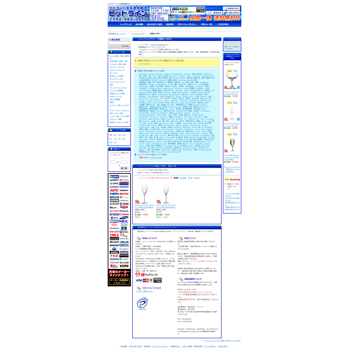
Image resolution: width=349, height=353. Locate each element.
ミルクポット (178, 117)
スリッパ (207, 143)
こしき (149, 102)
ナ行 (110, 138)
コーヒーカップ (165, 149)
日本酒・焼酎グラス (185, 114)
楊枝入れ (154, 94)
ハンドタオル (178, 129)
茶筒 (140, 76)
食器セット (142, 149)
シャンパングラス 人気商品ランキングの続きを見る (233, 169)
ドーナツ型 (142, 123)
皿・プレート (199, 117)
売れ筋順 (183, 178)
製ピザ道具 (197, 108)
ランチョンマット (144, 127)
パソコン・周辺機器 (189, 88)
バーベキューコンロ (167, 129)
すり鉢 (159, 121)
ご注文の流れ (222, 346)
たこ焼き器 (199, 88)
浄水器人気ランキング (232, 207)
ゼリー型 (150, 123)
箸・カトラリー (144, 98)
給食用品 (178, 108)
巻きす (182, 121)
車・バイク (113, 73)
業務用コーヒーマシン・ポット (197, 104)
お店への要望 (187, 346)
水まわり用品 (157, 78)
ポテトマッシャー (205, 100)
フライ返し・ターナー (155, 88)
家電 (111, 84)
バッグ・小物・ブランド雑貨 (119, 116)
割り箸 (162, 96)
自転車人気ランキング (232, 209)
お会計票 (196, 110)
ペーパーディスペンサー (173, 151)
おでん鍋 (192, 137)
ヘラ (190, 143)
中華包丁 (181, 86)
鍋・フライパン (168, 139)
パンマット (163, 135)
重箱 (211, 133)
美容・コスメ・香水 (116, 113)
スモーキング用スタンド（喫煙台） (200, 90)
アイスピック (184, 100)
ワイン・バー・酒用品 (166, 117)
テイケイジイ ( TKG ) (156, 157)
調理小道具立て (190, 121)
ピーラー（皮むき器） (196, 94)
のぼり (170, 114)
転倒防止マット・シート (192, 131)
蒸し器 (156, 137)
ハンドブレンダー (144, 90)
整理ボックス (192, 84)
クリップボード (205, 110)
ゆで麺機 (142, 104)
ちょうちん (179, 90)
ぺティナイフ (199, 86)
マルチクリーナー (188, 96)
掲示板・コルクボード (176, 112)
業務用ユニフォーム (156, 110)
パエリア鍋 (210, 137)
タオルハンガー (144, 86)
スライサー (182, 76)
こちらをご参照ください (144, 291)
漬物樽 (160, 125)
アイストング (210, 119)
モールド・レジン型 (205, 149)
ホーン (204, 131)
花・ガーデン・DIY (208, 76)
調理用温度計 (143, 84)
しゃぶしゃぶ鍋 (169, 137)
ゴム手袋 (152, 129)
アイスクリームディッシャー (148, 125)
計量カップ (184, 94)
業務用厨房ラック (181, 104)
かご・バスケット (207, 129)
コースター (205, 133)
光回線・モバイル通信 (117, 93)
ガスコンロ (177, 88)
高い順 (196, 178)
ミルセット (158, 141)
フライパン (167, 92)
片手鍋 (155, 92)
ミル (185, 119)
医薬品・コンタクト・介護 (119, 122)
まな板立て (194, 92)
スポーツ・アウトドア (117, 70)
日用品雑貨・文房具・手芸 (147, 82)
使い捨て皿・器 (176, 141)
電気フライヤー (209, 139)
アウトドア (162, 80)
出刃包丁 (174, 86)
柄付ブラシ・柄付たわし (171, 133)
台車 (158, 129)
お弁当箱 (163, 127)
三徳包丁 (207, 86)
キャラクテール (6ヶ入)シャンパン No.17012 (232, 125)
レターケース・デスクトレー (159, 112)
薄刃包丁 (181, 98)
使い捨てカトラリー (200, 141)
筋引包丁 (188, 98)
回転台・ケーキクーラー (161, 123)
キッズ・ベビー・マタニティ (119, 110)
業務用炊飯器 (172, 143)
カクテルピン (174, 100)
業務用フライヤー (203, 102)
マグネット (187, 112)
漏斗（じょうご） (144, 121)
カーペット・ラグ (185, 135)
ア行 (110, 135)
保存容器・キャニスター (146, 141)
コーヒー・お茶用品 (194, 145)
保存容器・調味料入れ (193, 78)
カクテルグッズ (194, 100)
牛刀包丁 (174, 98)
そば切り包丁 (189, 86)
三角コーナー (174, 102)
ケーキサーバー (144, 117)
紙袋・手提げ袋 (197, 74)
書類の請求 (198, 346)
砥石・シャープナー (206, 98)
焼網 (163, 121)
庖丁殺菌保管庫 (187, 108)
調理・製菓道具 (206, 78)
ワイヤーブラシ (198, 143)
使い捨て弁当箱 (187, 141)
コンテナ (171, 108)
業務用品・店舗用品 (174, 82)
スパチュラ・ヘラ (193, 119)
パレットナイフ (187, 123)
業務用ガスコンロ (169, 110)
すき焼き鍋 (179, 137)
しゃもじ (142, 100)
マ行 (119, 138)
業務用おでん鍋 (187, 106)
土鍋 (212, 135)
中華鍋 (209, 131)
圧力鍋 (141, 133)
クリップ (142, 145)
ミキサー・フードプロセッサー (173, 74)
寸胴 (146, 137)
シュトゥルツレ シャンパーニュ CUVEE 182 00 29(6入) (166, 206)
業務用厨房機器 (153, 108)
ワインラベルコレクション (147, 114)
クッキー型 (210, 121)
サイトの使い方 (210, 346)
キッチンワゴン (189, 129)
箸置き (175, 114)
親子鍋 (186, 137)
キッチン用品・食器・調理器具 (193, 139)
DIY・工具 (154, 80)
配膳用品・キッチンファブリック (165, 145)
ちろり (187, 133)
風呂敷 (152, 86)
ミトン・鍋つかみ (152, 96)
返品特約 (147, 346)
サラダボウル (202, 147)
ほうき (194, 127)
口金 (195, 123)
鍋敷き (198, 121)
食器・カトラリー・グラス (177, 78)
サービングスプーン (198, 114)
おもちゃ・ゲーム (116, 96)
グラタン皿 (142, 147)
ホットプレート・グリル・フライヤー (150, 74)
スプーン (148, 143)
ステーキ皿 (150, 147)
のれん (189, 76)
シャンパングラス (138, 34)
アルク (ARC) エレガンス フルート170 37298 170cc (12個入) (231, 157)
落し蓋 (163, 119)
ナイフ (209, 141)
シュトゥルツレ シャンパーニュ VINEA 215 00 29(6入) (144, 206)
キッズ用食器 (159, 86)
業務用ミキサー (144, 106)
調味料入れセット (144, 94)
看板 (192, 82)
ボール (155, 102)
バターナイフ (207, 74)
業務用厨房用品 (144, 110)
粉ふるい (151, 84)
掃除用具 (165, 78)
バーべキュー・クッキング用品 (187, 80)
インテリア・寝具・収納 (118, 64)
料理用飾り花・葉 (144, 151)
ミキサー (207, 88)
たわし (182, 133)
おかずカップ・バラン (159, 143)
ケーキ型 (161, 102)
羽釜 (158, 104)
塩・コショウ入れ (204, 92)
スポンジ (178, 125)
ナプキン (185, 125)
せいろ (162, 137)
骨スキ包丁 (195, 98)
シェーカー (149, 100)
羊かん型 (200, 123)
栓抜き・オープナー (171, 76)
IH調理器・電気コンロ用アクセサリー (162, 90)
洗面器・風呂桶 (172, 80)
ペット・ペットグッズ (117, 81)
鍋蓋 (205, 117)
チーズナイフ (150, 131)
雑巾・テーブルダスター (205, 127)
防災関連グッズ (161, 82)
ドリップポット (189, 117)
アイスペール (154, 117)
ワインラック (196, 76)
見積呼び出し (175, 346)
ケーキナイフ (143, 119)
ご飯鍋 (151, 137)
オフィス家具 (185, 82)
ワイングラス (154, 98)
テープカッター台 (181, 110)
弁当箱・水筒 (180, 131)
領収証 (190, 110)
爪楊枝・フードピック (174, 127)
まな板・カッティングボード (180, 92)
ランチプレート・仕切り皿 (163, 147)
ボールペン (203, 96)
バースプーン (158, 100)
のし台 (147, 133)
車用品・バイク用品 (116, 76)
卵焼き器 (159, 139)
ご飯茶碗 (176, 147)
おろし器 (142, 135)
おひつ (204, 108)
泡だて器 (161, 76)
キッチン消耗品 (182, 145)
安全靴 (196, 149)
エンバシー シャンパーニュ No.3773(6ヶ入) (231, 93)
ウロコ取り (142, 102)
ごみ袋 (197, 96)
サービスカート (187, 149)
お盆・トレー (155, 127)
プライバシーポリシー (160, 346)
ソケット (197, 129)
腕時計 (112, 102)
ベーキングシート (160, 84)
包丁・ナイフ (153, 76)
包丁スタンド (187, 127)
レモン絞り (142, 96)
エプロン (204, 125)
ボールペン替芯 (144, 112)
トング (202, 119)
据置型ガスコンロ (182, 143)
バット (204, 121)
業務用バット (164, 108)
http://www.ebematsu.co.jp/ (160, 45)
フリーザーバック (169, 125)
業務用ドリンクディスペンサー (171, 106)
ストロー (178, 96)
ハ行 (115, 138)
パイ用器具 (177, 123)
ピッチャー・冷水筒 (145, 92)
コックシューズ (160, 151)
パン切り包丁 (143, 88)
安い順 (190, 178)
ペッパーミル (170, 119)
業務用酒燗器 (143, 108)
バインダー (195, 112)
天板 (151, 135)
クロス (159, 114)
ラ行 (110, 142)
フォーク (142, 131)
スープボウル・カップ (189, 147)
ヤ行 (123, 138)
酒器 (210, 96)
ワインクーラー (195, 133)
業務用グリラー (150, 104)
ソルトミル (179, 119)
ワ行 (115, 142)
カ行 (115, 135)
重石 (171, 123)
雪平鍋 (141, 137)
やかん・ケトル (168, 88)
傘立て (164, 114)
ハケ (175, 139)
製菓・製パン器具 (173, 135)
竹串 (167, 121)
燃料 (175, 84)
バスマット (187, 74)
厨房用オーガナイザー (167, 104)
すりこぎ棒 (167, 141)
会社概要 (124, 346)
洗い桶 (181, 139)
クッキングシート (194, 125)
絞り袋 (167, 102)
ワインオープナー (169, 131)
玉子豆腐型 (207, 123)
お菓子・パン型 (176, 149)
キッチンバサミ (163, 94)
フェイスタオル (205, 135)
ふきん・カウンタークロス (188, 102)
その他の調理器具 (144, 80)
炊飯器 (197, 82)
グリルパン (152, 139)
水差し (145, 76)
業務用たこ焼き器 (155, 106)
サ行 (119, 135)
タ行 (123, 135)
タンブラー (158, 131)
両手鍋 (160, 92)
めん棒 (153, 121)
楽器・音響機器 (115, 99)
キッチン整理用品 (203, 84)
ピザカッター (174, 121)
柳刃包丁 (167, 86)
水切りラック (183, 84)
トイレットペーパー (156, 133)
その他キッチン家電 (145, 78)
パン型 (156, 135)
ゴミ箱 (186, 90)
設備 (152, 151)
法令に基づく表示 (135, 346)
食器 (148, 149)
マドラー (166, 100)
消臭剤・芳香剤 (144, 129)
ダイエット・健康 (116, 119)
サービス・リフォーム (117, 67)
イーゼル (170, 84)
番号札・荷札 (150, 145)
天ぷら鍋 (199, 137)
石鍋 (204, 137)
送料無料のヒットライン (117, 34)
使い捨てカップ (169, 96)
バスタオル (195, 135)
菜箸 (205, 94)
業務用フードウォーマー (201, 106)
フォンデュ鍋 (143, 139)
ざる (147, 135)
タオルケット (204, 82)
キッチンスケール (174, 94)
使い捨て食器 (155, 149)
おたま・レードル (154, 119)
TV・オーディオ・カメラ (118, 87)
